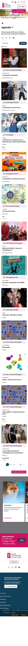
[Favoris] (18, 2)
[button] (21, 2)
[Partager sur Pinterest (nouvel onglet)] (10, 38)
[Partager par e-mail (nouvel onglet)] (13, 38)
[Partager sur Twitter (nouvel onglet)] (6, 38)
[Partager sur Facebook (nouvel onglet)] (2, 38)
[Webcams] (13, 2)
